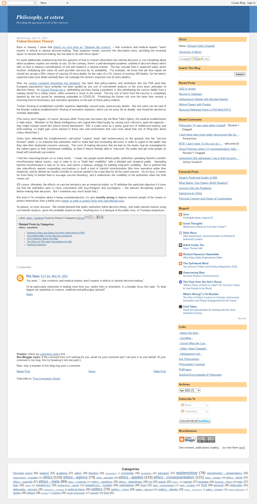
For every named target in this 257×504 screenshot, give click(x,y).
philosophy (236, 485)
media (28, 485)
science (56, 492)
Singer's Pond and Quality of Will (198, 177)
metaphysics (43, 485)
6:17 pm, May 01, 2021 (54, 276)
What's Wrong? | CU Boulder (201, 294)
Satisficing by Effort (190, 193)
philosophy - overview (54, 490)
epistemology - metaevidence (224, 473)
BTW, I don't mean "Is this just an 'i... (200, 143)
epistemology (187, 473)
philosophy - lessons (25, 489)
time (106, 492)
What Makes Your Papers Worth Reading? (203, 182)
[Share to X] (94, 217)
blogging (93, 473)
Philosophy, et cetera (40, 17)
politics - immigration (193, 490)
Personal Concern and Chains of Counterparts (205, 198)
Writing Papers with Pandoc (195, 104)
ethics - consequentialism (174, 477)
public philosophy (236, 490)
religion (31, 492)
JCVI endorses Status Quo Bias (42, 238)
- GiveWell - (186, 338)
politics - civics (120, 489)
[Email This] (87, 217)
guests (162, 481)
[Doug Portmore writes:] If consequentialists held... (208, 148)
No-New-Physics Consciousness (201, 276)
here (241, 447)
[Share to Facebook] (98, 217)
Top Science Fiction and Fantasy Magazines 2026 (210, 266)
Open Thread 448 (192, 248)
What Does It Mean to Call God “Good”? (204, 226)
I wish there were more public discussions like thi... (208, 134)
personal (218, 485)
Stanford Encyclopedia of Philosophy (200, 374)
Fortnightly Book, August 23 (198, 217)
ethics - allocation (104, 477)
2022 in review (187, 88)
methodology (126, 485)
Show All (242, 318)
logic (15, 485)
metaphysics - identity (68, 485)
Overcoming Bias (194, 272)
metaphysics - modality (99, 485)
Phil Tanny (33, 276)
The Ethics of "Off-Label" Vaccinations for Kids (49, 241)
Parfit (204, 485)
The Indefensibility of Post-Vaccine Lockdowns (49, 236)
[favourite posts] (23, 473)
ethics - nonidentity (77, 482)
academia (61, 473)
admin (78, 473)
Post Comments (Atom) (46, 378)
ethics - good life (23, 481)
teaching (94, 493)
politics (96, 489)
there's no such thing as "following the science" (82, 47)
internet (187, 481)
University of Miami (190, 51)
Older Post (160, 371)
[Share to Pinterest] (102, 217)
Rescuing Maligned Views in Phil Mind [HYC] (205, 109)
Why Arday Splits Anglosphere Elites (202, 257)
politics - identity (168, 489)
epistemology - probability (25, 477)
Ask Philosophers (189, 359)
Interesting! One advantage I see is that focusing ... (209, 158)
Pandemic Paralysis (36, 244)
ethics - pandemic (35, 218)
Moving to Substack (190, 94)
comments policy (50, 354)
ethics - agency (75, 477)
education (163, 473)
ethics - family (234, 477)
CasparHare (110, 473)
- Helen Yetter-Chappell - (193, 348)
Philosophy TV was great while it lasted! (202, 125)
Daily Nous (190, 232)
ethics (48, 477)
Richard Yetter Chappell (201, 45)
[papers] (44, 473)
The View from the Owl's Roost (202, 281)
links (240, 481)
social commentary (76, 493)
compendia (127, 473)
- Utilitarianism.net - (190, 353)
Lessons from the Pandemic (195, 188)
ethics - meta (49, 481)
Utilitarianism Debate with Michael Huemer (203, 99)
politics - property (214, 489)
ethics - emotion (213, 477)
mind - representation (163, 485)
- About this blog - (189, 332)
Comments (190, 411)
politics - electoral (144, 489)
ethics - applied (131, 477)
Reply (29, 294)
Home (92, 371)
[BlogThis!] (91, 217)
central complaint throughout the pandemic (55, 83)
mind (143, 485)
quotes (17, 492)
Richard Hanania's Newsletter (201, 254)
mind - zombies (187, 485)
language (203, 481)
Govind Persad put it (53, 89)
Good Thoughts (193, 223)
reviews (44, 493)
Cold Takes (190, 306)
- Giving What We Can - (192, 343)
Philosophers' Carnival (192, 364)
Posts (187, 405)
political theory (76, 489)
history (175, 482)
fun (150, 481)
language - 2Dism (223, 482)
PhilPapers (185, 369)
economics (146, 473)
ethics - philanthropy (131, 481)
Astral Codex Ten (193, 245)
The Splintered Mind (195, 263)
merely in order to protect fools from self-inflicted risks (92, 200)
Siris (186, 214)
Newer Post (23, 371)
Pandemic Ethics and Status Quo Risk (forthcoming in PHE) (56, 232)
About (182, 39)
